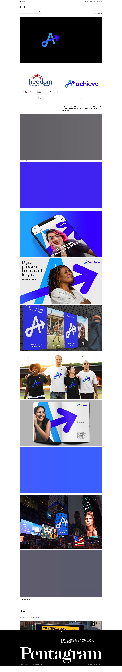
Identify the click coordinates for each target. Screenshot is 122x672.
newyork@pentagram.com (80, 632)
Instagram (21, 664)
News (91, 1)
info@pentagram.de (78, 635)
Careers (41, 664)
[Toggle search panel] (97, 1)
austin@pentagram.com (79, 633)
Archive (100, 1)
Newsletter (37, 664)
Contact (94, 1)
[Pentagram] (22, 1)
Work (85, 1)
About (88, 1)
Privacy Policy (89, 664)
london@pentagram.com (79, 631)
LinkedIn (26, 664)
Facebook (32, 664)
